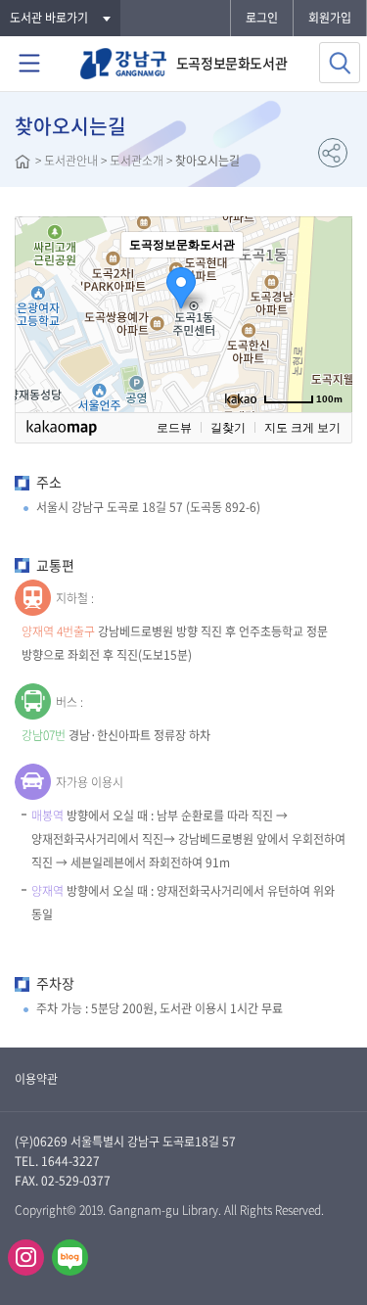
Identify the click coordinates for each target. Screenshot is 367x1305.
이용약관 (36, 1079)
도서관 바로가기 (49, 17)
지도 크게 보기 (302, 428)
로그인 (262, 17)
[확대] (327, 279)
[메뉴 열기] (29, 63)
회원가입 (329, 17)
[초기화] (327, 348)
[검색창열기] (339, 62)
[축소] (327, 311)
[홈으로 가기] (22, 163)
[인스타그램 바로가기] (26, 1257)
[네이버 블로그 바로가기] (70, 1257)
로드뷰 (174, 428)
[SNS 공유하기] (332, 152)
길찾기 (228, 428)
